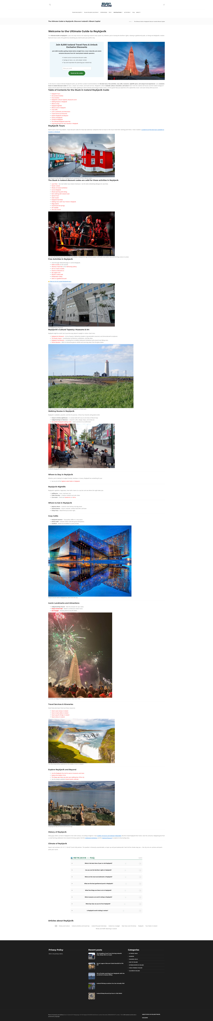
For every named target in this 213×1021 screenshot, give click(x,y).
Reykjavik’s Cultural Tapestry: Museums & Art (64, 99)
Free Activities (55, 98)
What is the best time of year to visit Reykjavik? (105, 863)
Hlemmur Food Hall (57, 266)
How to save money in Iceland (60, 711)
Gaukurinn (68, 497)
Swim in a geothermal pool (59, 278)
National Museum (107, 838)
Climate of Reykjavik (57, 119)
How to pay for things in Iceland (60, 715)
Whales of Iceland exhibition (59, 188)
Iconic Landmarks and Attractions (61, 111)
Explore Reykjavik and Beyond (60, 115)
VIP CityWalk (55, 207)
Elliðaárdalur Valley (57, 276)
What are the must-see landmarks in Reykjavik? (105, 877)
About (138, 12)
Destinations (117, 12)
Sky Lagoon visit (56, 272)
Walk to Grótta (55, 264)
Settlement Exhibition (91, 838)
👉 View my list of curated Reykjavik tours (59, 281)
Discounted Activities (57, 96)
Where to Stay (55, 103)
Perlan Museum (56, 342)
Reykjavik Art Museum (58, 336)
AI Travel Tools (133, 953)
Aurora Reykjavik (56, 190)
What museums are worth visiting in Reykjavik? (105, 897)
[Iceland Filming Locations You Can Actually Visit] (91, 986)
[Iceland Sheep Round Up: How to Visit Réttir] (91, 996)
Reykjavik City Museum (58, 340)
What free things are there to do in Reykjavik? (105, 890)
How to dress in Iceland (58, 717)
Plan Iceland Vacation (91, 12)
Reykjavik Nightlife (57, 105)
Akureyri (131, 956)
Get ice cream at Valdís (58, 268)
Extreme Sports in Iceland (136, 965)
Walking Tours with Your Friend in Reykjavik (64, 202)
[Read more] (91, 976)
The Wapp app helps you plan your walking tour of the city (68, 777)
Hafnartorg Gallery (71, 266)
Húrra (74, 497)
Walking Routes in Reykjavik (59, 101)
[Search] (50, 4)
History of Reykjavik (57, 117)
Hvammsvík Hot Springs (58, 205)
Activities (127, 12)
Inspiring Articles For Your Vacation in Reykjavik (65, 123)
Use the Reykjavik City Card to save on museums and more (68, 773)
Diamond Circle (133, 959)
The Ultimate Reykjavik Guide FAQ (61, 121)
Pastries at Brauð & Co (58, 270)
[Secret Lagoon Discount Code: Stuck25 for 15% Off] (91, 966)
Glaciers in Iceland (134, 970)
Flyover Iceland (56, 186)
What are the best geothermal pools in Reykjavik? (105, 883)
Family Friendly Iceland (135, 967)
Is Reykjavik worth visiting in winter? (105, 910)
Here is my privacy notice (56, 954)
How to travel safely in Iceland (60, 713)
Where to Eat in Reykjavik (59, 107)
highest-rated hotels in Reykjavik (70, 481)
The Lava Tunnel (56, 209)
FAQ (133, 12)
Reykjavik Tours (56, 94)
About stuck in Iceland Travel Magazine (151, 1015)
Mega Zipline (55, 203)
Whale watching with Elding (59, 192)
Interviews (103, 12)
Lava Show (54, 184)
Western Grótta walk (57, 274)
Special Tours (55, 196)
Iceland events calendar (72, 779)
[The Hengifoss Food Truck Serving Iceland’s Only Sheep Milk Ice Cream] (91, 956)
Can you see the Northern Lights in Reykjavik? (105, 870)
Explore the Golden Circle (59, 775)
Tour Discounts (77, 12)
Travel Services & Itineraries (59, 113)
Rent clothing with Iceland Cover (61, 194)
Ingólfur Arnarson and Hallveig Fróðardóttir (109, 835)
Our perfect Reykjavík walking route (61, 422)
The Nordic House (57, 338)
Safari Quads (55, 198)
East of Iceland (133, 962)
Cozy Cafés (55, 109)
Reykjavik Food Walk (57, 200)
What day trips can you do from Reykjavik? (105, 904)
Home (130, 21)
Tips (110, 12)
